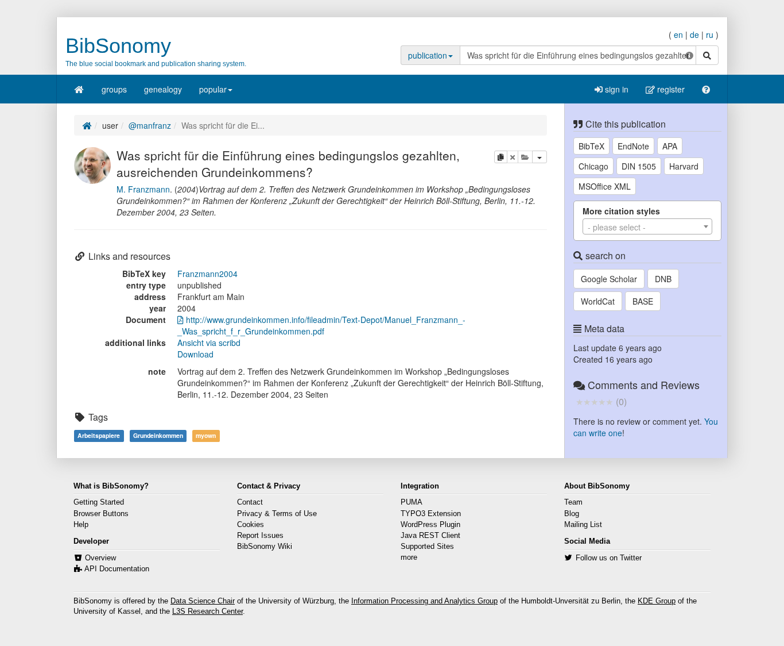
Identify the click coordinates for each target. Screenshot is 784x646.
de (694, 34)
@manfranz (150, 125)
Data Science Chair (202, 601)
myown (206, 435)
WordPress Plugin (430, 525)
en (678, 34)
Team (573, 502)
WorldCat (598, 301)
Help (80, 525)
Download (195, 354)
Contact (250, 502)
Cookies (250, 525)
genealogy (163, 89)
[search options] (689, 55)
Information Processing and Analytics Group (424, 601)
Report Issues (260, 536)
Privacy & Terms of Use (277, 514)
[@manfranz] (92, 164)
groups (114, 89)
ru (709, 34)
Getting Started (98, 502)
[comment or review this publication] (594, 401)
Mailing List (583, 525)
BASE (642, 301)
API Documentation (116, 569)
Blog (571, 514)
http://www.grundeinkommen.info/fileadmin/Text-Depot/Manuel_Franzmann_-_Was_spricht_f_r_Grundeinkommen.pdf (321, 325)
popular (213, 89)
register (670, 89)
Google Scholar (609, 278)
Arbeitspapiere (98, 435)
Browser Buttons (101, 514)
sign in (615, 89)
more (409, 557)
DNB (663, 278)
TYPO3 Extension (431, 514)
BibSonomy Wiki (264, 547)
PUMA (411, 502)
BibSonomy (118, 45)
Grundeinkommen (158, 435)
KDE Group (657, 601)
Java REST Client (430, 536)
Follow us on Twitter (609, 558)
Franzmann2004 (207, 273)
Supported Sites (427, 547)
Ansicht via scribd (208, 342)
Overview (100, 558)
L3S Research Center (207, 611)
